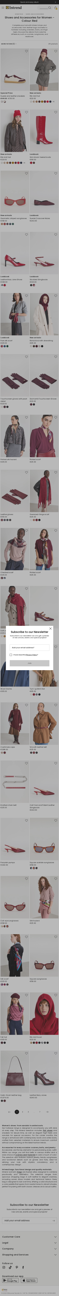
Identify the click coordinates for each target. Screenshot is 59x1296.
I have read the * (25, 655)
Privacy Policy (31, 655)
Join (30, 663)
